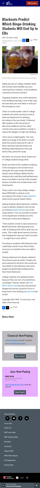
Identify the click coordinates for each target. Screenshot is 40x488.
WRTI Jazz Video (10, 432)
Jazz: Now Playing (20, 371)
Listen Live (7, 428)
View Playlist (20, 356)
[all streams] (37, 485)
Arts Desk (7, 442)
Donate (33, 3)
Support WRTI (8, 451)
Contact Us (8, 446)
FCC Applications (10, 460)
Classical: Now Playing (20, 335)
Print (35, 39)
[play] (3, 485)
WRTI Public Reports (11, 456)
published (31, 196)
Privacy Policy (8, 465)
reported (30, 291)
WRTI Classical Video (11, 437)
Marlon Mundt (19, 210)
